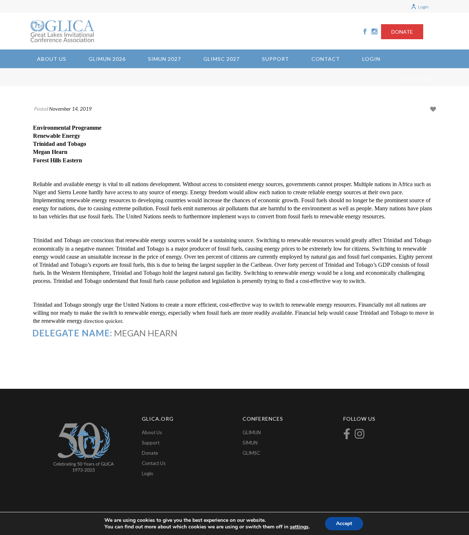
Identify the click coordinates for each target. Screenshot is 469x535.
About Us (51, 59)
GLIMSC (251, 453)
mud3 (421, 79)
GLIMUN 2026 (107, 59)
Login (423, 7)
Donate (150, 453)
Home (404, 79)
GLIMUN (252, 432)
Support (275, 59)
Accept (344, 523)
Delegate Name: (72, 333)
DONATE (402, 32)
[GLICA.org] (62, 31)
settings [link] (299, 526)
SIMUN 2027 (164, 59)
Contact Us (154, 463)
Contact (325, 59)
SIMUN (250, 443)
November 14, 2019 (70, 109)
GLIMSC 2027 (221, 59)
